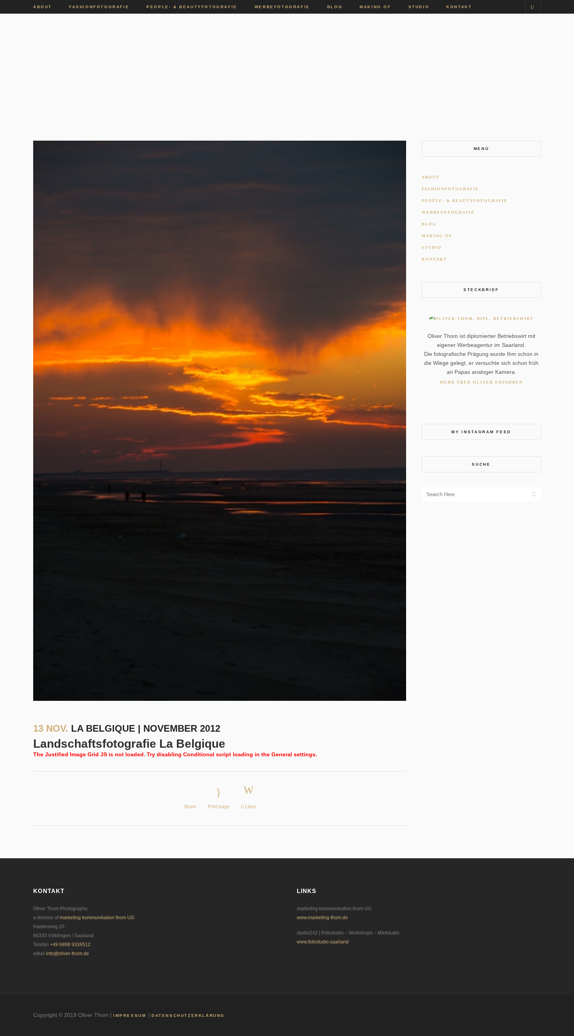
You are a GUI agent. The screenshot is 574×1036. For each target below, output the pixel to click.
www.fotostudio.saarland (323, 942)
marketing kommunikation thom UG (97, 917)
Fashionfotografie (450, 189)
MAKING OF (437, 236)
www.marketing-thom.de (322, 917)
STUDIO (432, 247)
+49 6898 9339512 (70, 944)
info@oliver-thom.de (67, 953)
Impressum (130, 1015)
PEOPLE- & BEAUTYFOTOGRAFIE (465, 200)
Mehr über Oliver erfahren (481, 382)
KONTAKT (434, 259)
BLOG (429, 224)
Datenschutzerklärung (188, 1015)
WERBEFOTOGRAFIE (448, 212)
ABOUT (431, 177)
